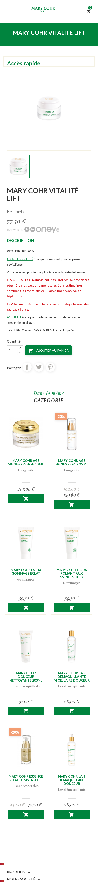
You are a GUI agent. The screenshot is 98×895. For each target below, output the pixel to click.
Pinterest (50, 367)
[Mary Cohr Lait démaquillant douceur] (72, 750)
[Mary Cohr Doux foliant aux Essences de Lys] (72, 543)
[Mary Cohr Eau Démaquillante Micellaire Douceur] (72, 646)
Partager (27, 367)
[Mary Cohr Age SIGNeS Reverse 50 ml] (26, 434)
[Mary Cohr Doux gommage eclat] (26, 543)
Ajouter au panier (48, 351)
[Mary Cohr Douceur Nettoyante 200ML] (26, 646)
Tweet (38, 367)
